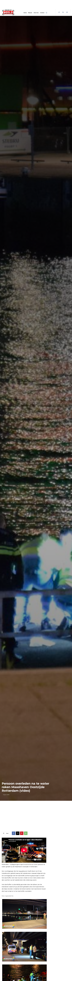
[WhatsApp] (25, 833)
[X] (17, 833)
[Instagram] (66, 12)
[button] (46, 13)
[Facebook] (59, 12)
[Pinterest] (21, 833)
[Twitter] (63, 12)
